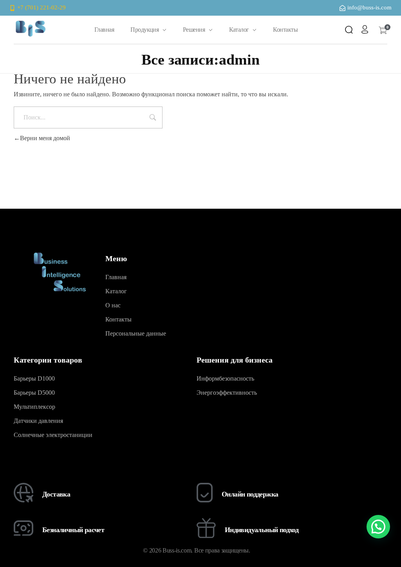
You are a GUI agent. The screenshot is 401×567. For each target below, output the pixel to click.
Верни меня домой (45, 138)
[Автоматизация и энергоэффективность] (30, 28)
